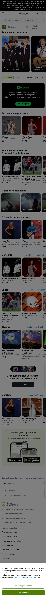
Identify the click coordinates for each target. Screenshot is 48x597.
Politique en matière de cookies (25, 577)
